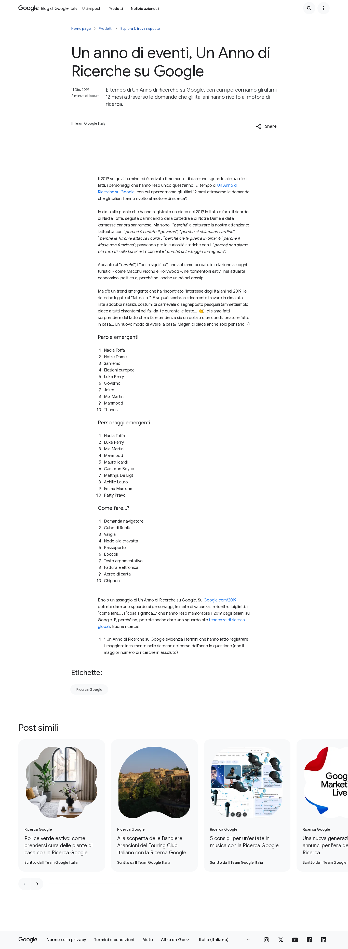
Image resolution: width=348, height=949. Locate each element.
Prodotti (116, 8)
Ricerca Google (89, 689)
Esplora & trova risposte (140, 28)
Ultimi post (91, 8)
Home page (81, 28)
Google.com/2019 (220, 600)
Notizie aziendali (145, 8)
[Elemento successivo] (37, 884)
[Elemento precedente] (24, 884)
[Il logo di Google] (27, 940)
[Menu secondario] (323, 8)
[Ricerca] (309, 8)
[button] (266, 126)
